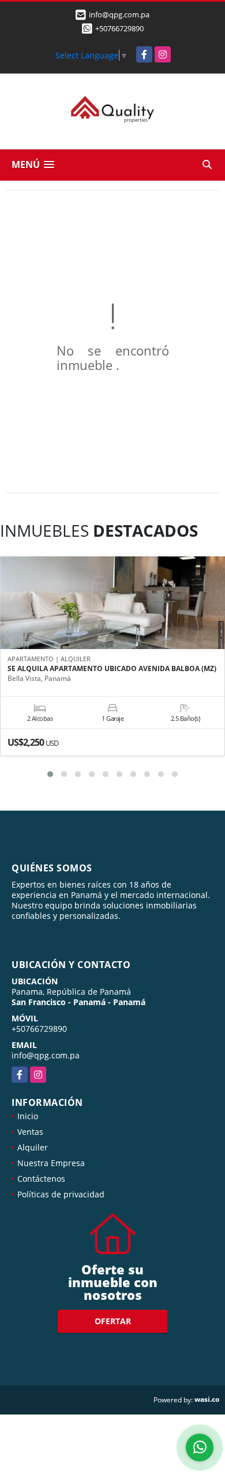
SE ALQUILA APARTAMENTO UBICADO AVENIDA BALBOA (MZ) (111, 668)
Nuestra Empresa (51, 1162)
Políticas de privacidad (60, 1194)
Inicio (27, 1116)
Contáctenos (41, 1178)
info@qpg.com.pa (46, 1055)
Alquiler (32, 1147)
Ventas (30, 1131)
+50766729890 (119, 28)
